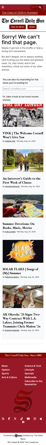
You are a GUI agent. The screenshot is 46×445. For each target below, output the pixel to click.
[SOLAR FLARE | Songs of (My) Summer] (23, 251)
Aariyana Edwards (12, 186)
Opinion (6, 370)
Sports (5, 373)
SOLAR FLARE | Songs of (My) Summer (20, 271)
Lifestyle (29, 370)
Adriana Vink (10, 141)
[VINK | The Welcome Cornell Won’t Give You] (23, 115)
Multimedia (30, 377)
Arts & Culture (9, 377)
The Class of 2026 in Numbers (20, 12)
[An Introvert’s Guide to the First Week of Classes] (23, 160)
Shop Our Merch (17, 27)
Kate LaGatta (10, 232)
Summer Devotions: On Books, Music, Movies (18, 226)
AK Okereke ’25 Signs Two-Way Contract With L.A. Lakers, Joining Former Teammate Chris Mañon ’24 (21, 320)
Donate (32, 27)
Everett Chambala (12, 330)
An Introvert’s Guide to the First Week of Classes (22, 180)
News (5, 366)
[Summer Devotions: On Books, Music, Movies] (23, 206)
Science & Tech (33, 366)
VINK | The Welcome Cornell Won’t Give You (23, 135)
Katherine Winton (12, 277)
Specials (29, 373)
